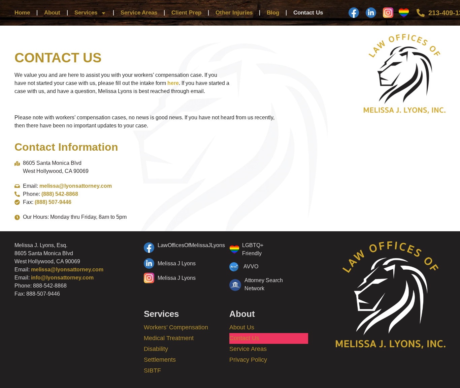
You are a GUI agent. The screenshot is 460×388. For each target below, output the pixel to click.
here (173, 83)
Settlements (160, 359)
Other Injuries (234, 12)
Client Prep (186, 12)
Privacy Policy (248, 359)
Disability (156, 349)
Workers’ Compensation (176, 327)
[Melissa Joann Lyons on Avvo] (256, 266)
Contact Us (308, 12)
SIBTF (152, 370)
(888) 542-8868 (59, 194)
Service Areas (139, 12)
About (52, 12)
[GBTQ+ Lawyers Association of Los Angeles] (405, 12)
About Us (241, 327)
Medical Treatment (169, 338)
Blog (273, 12)
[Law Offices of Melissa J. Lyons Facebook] (354, 12)
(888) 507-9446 (53, 202)
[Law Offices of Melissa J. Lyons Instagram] (388, 12)
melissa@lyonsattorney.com (75, 186)
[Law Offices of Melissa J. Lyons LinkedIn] (371, 12)
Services (85, 12)
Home (22, 12)
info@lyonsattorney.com (62, 277)
